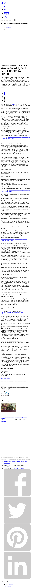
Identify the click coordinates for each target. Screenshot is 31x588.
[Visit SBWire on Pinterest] (17, 550)
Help (5, 16)
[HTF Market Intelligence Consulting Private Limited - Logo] (5, 395)
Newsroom (6, 14)
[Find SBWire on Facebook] (17, 495)
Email (2, 378)
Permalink (3, 421)
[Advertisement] (15, 46)
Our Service (6, 12)
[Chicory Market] (8, 412)
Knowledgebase (9, 584)
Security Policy (7, 461)
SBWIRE (13, 104)
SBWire (5, 3)
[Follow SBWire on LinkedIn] (17, 578)
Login (5, 9)
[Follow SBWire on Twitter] (17, 523)
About (5, 17)
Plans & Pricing (7, 13)
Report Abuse (7, 463)
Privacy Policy (24, 461)
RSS (6, 29)
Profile (8, 378)
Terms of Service (16, 461)
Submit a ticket (8, 586)
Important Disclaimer (19, 468)
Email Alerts (8, 27)
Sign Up (6, 8)
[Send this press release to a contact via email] (4, 92)
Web (5, 378)
